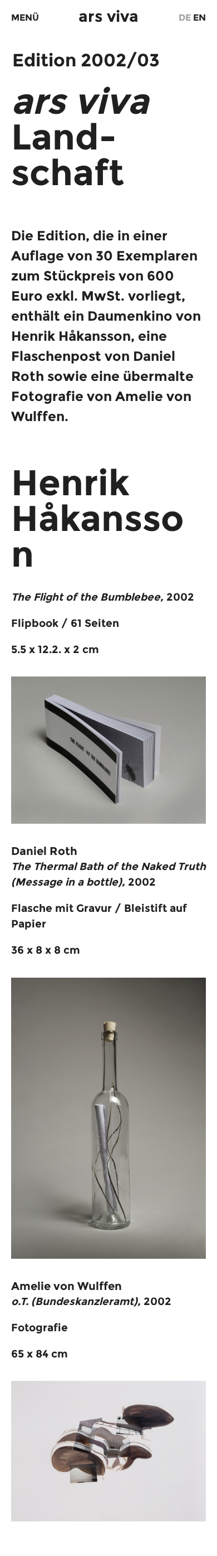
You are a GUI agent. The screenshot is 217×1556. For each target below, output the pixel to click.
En (199, 17)
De (185, 17)
